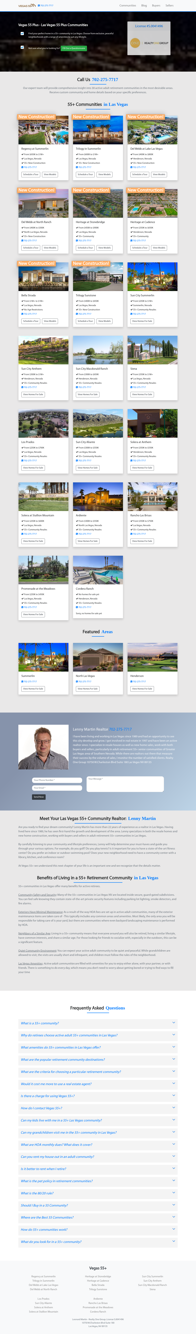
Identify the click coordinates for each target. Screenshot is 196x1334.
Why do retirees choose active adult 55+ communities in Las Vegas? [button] (69, 1035)
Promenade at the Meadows (98, 1307)
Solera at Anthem (43, 1307)
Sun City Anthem (152, 1281)
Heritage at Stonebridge (98, 1276)
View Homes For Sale (142, 321)
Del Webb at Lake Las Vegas (43, 1285)
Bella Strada (98, 1285)
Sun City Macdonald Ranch (152, 1285)
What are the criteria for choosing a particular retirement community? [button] (71, 1072)
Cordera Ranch (98, 1312)
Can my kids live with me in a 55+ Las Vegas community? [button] (61, 1120)
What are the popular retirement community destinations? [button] (63, 1060)
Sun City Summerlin (152, 1276)
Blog (144, 5)
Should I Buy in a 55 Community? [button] (44, 1205)
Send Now (39, 797)
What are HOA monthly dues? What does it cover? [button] (56, 1145)
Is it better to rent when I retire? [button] (43, 1169)
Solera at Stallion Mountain (43, 1312)
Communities (128, 5)
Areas (107, 631)
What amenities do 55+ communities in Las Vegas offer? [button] (60, 1047)
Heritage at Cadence (98, 1281)
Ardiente (98, 1299)
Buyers (156, 5)
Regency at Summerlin (43, 1276)
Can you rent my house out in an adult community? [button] (57, 1157)
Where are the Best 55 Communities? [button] (47, 1217)
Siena (153, 1289)
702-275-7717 (46, 6)
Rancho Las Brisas (98, 1303)
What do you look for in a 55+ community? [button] (51, 1242)
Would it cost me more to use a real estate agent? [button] (56, 1084)
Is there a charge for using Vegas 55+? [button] (47, 1096)
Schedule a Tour (30, 174)
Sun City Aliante (43, 1303)
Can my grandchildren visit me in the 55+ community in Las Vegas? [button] (68, 1132)
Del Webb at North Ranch (43, 1289)
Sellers (169, 5)
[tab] (98, 1024)
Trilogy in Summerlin (43, 1281)
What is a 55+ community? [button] (40, 1023)
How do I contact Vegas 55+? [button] (41, 1108)
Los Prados (43, 1299)
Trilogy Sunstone (98, 1289)
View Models (50, 174)
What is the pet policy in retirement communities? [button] (56, 1181)
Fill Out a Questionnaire (74, 48)
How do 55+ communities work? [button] (44, 1230)
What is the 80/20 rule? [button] (37, 1193)
